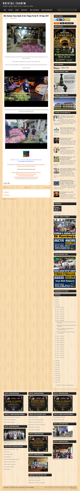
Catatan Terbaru (6, 187)
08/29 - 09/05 (60, 318)
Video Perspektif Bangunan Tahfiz (11, 459)
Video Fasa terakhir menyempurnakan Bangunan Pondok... (64, 329)
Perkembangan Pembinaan (10, 419)
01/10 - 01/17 (60, 357)
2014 (56, 373)
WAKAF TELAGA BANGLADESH (47, 10)
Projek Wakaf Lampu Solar (34, 480)
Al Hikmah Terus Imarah (58, 419)
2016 (56, 369)
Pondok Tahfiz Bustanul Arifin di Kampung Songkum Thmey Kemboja (26, 172)
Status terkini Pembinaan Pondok (35, 419)
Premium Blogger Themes (71, 487)
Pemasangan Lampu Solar (34, 477)
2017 (56, 367)
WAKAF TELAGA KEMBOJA (34, 10)
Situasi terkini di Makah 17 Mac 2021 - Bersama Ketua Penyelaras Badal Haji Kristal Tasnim (68, 170)
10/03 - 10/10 (60, 312)
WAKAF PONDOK (24, 10)
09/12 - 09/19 (60, 314)
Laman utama (27, 187)
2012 (56, 377)
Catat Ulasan (6, 195)
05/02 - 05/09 (60, 344)
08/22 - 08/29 (60, 320)
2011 (56, 380)
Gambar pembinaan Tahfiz (10, 461)
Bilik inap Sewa (7, 456)
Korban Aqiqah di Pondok (34, 427)
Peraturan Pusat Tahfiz (9, 466)
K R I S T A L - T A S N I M (14, 3)
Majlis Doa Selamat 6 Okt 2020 (35, 422)
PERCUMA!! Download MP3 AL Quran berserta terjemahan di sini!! (67, 117)
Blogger (72, 385)
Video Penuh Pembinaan (9, 422)
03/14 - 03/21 (60, 346)
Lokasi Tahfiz (7, 451)
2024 (56, 299)
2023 (56, 302)
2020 (56, 360)
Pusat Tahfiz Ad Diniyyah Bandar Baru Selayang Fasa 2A (26, 177)
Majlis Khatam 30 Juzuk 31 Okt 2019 (36, 424)
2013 (56, 375)
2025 (56, 297)
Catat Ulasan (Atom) (11, 198)
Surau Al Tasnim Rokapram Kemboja (26, 175)
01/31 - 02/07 (60, 351)
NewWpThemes (51, 487)
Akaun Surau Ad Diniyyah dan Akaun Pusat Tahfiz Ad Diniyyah (68, 128)
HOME (5, 10)
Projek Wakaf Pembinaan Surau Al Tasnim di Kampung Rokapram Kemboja (67, 158)
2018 (56, 365)
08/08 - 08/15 (60, 338)
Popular (56, 23)
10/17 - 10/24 (60, 307)
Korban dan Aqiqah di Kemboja (23, 166)
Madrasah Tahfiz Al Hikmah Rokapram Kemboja (26, 174)
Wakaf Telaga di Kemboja (32, 164)
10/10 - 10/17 (60, 309)
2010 (56, 382)
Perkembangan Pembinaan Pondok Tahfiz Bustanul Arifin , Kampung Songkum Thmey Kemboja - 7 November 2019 (67, 182)
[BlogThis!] (6, 183)
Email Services (73, 488)
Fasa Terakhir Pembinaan (34, 429)
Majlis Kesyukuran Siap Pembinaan (12, 417)
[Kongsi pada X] (7, 183)
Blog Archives (69, 23)
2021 (56, 306)
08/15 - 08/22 (60, 336)
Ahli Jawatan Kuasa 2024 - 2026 (11, 449)
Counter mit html (57, 213)
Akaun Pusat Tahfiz (8, 454)
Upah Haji (24, 164)
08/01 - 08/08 (60, 340)
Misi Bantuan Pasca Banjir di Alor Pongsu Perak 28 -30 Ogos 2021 (26, 16)
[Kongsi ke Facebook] (9, 183)
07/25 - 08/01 (60, 342)
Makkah (34, 166)
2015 (56, 371)
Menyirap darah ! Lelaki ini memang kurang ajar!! (66, 139)
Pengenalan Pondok (32, 417)
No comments (13, 18)
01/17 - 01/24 (60, 355)
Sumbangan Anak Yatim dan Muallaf (36, 482)
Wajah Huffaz (7, 469)
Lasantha (64, 487)
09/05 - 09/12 (60, 316)
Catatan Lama (47, 187)
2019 (56, 362)
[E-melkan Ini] (4, 183)
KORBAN (17, 10)
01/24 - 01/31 (60, 353)
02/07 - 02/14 (60, 349)
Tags (62, 23)
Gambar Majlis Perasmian (9, 464)
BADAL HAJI (11, 10)
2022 (56, 304)
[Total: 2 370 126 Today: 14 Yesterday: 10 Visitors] (57, 212)
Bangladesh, (42, 164)
